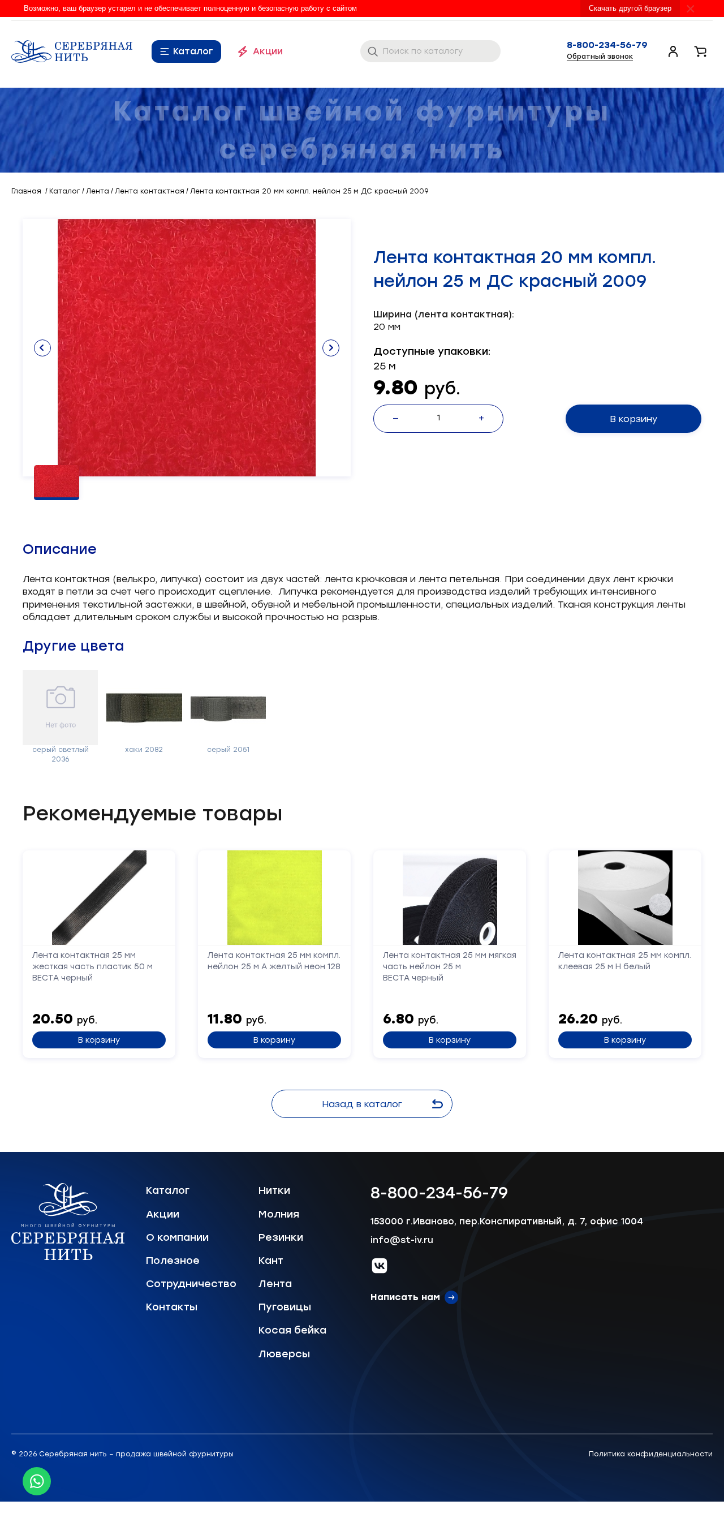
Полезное (173, 1260)
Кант (270, 1260)
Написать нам (405, 1297)
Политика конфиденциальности (651, 1454)
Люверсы (284, 1354)
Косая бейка (292, 1330)
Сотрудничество (191, 1284)
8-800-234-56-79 (607, 45)
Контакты (171, 1307)
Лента (275, 1284)
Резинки (280, 1237)
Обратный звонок (600, 57)
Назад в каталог (362, 1104)
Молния (278, 1214)
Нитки (274, 1190)
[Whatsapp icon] (37, 1481)
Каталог (193, 51)
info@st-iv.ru (401, 1240)
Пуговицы (284, 1307)
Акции (268, 51)
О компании (177, 1237)
